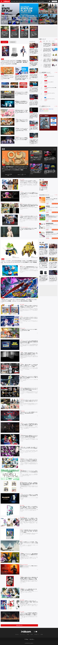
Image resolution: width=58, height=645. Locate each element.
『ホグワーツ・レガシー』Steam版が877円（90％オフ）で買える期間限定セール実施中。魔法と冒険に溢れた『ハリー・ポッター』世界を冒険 (28, 424)
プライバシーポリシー (22, 634)
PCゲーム (21, 1)
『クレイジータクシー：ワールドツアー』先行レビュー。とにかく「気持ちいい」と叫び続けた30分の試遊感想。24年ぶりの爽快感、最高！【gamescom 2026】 (48, 22)
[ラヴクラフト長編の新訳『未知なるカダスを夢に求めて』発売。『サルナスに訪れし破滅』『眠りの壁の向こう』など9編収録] (10, 534)
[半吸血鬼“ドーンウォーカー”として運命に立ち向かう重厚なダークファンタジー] (10, 569)
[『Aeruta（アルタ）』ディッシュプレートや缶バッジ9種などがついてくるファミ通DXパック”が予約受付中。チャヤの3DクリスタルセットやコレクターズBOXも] (7, 122)
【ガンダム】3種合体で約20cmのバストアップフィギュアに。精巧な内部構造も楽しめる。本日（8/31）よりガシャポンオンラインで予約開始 (29, 389)
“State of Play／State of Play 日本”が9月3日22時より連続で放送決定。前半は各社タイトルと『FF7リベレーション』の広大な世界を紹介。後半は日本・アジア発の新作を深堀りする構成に (19, 19)
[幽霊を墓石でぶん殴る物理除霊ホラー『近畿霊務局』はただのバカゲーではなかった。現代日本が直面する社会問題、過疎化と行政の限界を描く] (7, 103)
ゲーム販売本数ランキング (44, 72)
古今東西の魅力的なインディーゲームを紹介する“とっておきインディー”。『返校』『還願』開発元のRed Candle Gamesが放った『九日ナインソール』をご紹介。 (29, 617)
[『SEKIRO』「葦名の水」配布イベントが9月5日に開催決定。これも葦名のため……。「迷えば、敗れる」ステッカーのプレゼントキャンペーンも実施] (10, 368)
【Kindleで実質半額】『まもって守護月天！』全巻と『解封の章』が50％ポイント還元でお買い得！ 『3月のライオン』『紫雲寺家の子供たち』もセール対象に (29, 519)
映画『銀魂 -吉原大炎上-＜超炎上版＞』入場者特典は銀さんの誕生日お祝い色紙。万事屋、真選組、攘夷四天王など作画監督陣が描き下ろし (28, 483)
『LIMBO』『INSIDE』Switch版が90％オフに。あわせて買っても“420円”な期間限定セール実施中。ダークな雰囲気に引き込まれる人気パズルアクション (29, 353)
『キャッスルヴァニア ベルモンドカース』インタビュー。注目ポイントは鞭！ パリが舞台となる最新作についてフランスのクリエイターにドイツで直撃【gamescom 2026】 (33, 33)
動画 (37, 1)
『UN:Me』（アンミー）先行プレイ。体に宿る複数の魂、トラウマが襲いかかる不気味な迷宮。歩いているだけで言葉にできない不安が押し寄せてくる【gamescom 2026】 (34, 89)
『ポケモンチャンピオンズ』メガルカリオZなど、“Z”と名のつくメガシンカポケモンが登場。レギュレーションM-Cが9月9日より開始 (35, 171)
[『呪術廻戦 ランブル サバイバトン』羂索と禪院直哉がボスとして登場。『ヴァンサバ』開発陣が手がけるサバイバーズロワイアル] (10, 557)
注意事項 (32, 634)
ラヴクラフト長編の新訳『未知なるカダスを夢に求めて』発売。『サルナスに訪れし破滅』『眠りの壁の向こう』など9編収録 (28, 531)
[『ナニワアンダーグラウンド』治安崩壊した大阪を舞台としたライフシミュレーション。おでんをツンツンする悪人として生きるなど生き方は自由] (7, 94)
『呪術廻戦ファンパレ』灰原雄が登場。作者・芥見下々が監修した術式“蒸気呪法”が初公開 (28, 590)
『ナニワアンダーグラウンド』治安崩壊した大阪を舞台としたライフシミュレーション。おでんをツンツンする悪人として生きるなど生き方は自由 (21, 93)
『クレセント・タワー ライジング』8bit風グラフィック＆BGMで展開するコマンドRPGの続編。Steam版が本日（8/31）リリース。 (49, 158)
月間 (49, 41)
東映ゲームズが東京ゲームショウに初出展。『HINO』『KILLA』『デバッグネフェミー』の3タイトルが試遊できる (29, 542)
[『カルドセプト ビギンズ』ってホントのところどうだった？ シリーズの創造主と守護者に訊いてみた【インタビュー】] (47, 8)
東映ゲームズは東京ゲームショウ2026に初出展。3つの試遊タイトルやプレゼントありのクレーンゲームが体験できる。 (29, 545)
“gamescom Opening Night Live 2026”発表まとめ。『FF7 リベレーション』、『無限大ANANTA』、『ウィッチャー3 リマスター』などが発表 (43, 265)
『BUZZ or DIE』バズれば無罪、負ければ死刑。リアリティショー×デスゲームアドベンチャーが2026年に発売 (28, 448)
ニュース (35, 1)
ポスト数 (53, 41)
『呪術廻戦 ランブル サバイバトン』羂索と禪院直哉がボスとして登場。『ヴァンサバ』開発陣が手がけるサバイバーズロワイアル (29, 554)
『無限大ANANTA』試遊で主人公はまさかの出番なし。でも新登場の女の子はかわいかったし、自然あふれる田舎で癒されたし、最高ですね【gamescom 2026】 (4, 33)
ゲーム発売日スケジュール (44, 106)
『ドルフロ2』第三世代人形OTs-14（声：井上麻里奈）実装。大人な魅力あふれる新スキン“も (28, 229)
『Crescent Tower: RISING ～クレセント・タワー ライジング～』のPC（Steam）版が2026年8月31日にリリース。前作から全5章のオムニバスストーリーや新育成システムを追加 (29, 196)
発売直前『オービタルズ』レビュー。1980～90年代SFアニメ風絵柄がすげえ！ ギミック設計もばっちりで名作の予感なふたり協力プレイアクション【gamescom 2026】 (24, 33)
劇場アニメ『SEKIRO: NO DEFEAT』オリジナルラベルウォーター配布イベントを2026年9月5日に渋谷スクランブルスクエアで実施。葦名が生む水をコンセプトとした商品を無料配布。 (29, 368)
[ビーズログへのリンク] (32, 639)
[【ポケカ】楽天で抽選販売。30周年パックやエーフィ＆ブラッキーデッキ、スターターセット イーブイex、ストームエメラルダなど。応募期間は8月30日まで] (53, 259)
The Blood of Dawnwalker (24, 564)
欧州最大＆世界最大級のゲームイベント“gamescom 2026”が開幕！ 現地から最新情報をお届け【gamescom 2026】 (34, 128)
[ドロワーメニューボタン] (1, 1)
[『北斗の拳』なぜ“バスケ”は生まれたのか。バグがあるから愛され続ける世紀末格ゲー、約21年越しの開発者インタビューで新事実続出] (34, 58)
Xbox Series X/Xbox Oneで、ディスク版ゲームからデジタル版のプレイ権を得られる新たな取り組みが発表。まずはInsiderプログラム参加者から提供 (34, 115)
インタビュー (41, 9)
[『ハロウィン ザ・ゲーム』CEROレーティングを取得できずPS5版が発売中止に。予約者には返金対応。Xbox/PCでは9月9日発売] (10, 498)
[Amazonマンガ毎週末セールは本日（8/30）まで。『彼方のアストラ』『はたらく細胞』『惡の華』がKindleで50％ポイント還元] (10, 605)
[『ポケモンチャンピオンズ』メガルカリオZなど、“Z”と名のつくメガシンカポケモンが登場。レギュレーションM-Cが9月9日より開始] (36, 166)
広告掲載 (42, 634)
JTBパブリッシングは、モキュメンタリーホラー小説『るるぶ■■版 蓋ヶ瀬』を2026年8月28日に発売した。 (29, 208)
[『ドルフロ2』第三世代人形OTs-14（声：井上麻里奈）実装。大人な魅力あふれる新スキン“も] (10, 232)
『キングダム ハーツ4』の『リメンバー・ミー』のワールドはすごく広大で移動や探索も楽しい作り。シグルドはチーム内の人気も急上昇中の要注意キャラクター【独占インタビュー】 (34, 102)
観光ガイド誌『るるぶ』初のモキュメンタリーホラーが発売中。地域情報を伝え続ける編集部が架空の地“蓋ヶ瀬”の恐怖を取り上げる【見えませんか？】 (29, 205)
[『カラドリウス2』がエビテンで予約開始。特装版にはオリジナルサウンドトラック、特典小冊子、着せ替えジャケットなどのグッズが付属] (14, 51)
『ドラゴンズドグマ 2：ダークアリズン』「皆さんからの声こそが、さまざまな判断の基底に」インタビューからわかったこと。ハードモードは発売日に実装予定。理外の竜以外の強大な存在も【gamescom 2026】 (14, 33)
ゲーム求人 (31, 1)
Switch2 (14, 1)
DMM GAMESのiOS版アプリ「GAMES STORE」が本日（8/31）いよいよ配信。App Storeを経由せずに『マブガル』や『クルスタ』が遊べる (21, 111)
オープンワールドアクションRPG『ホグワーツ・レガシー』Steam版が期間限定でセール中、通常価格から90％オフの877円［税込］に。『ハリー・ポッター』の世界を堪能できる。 (29, 427)
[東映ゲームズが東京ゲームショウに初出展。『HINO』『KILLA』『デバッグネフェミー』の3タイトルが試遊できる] (10, 545)
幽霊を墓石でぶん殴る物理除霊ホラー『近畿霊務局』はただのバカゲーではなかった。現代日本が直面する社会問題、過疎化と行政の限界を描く (21, 102)
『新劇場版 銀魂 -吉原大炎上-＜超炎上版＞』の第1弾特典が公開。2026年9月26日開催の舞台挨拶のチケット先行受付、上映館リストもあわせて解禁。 (29, 487)
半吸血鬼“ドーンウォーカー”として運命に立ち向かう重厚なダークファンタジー (28, 566)
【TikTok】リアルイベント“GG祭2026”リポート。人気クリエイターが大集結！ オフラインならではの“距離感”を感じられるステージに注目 (21, 138)
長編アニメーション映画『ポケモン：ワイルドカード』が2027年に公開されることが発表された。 (29, 380)
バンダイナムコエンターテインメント (24, 567)
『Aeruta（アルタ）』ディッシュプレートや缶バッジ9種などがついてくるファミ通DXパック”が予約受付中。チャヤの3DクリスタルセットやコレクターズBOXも (21, 120)
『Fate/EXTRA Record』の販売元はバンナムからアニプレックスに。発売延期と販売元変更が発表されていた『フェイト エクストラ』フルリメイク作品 (29, 436)
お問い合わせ (17, 634)
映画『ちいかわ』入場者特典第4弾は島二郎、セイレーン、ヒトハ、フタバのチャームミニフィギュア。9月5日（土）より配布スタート (29, 267)
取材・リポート (4, 30)
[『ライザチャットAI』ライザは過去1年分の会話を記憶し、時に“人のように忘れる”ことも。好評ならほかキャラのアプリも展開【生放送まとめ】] (34, 70)
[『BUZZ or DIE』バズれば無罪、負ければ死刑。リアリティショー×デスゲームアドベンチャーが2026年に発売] (10, 451)
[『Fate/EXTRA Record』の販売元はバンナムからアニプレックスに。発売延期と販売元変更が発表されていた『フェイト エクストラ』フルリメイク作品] (10, 439)
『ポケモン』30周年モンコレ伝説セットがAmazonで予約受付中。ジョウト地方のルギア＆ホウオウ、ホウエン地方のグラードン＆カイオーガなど (47, 60)
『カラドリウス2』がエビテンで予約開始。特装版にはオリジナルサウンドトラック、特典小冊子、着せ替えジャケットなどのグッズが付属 (14, 62)
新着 (12, 1)
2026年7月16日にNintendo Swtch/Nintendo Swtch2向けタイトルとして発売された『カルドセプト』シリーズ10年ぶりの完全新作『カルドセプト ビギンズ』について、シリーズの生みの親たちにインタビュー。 (29, 404)
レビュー (41, 19)
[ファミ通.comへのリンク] (6, 1)
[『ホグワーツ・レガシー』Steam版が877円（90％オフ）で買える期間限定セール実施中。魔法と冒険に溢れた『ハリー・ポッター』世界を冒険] (10, 427)
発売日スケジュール (26, 1)
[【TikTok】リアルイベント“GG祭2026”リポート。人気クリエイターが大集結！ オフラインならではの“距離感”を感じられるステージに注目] (7, 140)
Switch (17, 1)
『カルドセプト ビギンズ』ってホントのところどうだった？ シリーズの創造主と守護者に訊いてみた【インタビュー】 (47, 11)
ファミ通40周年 (43, 185)
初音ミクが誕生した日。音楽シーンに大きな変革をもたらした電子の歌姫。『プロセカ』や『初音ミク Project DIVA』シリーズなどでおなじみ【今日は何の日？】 (29, 507)
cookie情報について (36, 634)
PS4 (52, 109)
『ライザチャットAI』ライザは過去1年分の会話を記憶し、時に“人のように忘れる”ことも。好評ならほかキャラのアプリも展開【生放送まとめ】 (34, 76)
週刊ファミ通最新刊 (44, 115)
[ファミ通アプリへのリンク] (26, 639)
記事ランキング (42, 39)
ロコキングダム (23, 328)
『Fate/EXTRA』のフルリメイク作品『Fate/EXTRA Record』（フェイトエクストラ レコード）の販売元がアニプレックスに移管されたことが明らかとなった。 (29, 439)
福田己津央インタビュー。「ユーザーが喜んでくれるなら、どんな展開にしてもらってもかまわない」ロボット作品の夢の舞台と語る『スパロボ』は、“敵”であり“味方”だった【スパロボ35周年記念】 (43, 252)
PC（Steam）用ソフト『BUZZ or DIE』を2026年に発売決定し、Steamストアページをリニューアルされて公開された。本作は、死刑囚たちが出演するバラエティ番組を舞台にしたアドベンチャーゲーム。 (29, 451)
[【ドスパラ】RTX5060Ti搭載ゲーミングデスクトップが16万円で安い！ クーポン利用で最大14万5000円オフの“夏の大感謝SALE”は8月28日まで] (43, 272)
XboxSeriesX (46, 110)
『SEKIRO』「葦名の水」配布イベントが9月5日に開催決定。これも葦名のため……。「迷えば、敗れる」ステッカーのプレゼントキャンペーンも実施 (28, 365)
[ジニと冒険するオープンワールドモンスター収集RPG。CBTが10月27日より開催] (10, 333)
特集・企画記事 (41, 1)
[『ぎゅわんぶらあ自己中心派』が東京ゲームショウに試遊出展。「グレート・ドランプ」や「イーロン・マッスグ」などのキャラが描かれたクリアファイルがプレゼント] (10, 220)
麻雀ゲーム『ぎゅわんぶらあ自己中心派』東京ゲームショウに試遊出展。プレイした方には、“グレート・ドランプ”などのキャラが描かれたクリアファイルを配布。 (29, 220)
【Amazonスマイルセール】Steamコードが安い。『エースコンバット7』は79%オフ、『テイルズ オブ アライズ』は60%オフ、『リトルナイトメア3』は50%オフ (29, 181)
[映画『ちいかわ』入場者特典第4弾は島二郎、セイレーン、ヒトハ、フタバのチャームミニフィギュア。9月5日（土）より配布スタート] (10, 270)
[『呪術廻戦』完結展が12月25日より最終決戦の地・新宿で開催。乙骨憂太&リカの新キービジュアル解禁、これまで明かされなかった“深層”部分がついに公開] (10, 581)
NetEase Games (22, 414)
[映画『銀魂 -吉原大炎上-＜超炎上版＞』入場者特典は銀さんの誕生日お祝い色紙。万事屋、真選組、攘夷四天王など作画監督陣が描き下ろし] (10, 486)
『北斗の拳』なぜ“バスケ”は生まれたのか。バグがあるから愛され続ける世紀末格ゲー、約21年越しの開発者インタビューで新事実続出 (34, 63)
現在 (40, 41)
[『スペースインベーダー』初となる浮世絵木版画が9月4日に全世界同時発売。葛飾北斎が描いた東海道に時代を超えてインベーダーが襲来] (50, 166)
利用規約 (28, 634)
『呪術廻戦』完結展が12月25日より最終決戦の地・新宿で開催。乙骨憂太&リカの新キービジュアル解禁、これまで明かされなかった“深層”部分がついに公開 (29, 578)
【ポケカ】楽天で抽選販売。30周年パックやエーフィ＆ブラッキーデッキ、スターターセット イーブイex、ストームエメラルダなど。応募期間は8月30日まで (53, 265)
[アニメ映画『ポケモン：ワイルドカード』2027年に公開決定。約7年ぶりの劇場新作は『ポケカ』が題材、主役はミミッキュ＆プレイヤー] (10, 380)
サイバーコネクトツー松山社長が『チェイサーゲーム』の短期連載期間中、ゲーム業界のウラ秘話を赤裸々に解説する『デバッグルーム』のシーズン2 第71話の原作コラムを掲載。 (28, 475)
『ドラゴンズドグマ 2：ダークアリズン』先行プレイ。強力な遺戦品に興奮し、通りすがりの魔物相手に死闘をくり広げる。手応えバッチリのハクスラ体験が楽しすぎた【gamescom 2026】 (34, 141)
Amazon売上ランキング (44, 194)
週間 (47, 41)
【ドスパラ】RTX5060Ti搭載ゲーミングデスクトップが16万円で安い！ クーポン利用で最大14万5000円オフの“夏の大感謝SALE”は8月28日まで (43, 278)
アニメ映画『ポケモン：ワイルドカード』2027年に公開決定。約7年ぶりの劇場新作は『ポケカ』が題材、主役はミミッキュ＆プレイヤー (29, 377)
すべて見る (56, 72)
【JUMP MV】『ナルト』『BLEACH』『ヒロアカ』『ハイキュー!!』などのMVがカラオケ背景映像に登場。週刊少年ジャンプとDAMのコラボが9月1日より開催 (29, 460)
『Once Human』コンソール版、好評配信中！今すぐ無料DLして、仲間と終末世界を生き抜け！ (29, 413)
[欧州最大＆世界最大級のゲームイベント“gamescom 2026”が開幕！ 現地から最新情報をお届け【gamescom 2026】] (34, 123)
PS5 (19, 1)
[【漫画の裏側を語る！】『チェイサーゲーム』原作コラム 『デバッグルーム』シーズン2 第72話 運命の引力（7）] (10, 475)
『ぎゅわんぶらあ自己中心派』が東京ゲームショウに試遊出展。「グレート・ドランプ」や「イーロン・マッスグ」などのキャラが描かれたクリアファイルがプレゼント (28, 217)
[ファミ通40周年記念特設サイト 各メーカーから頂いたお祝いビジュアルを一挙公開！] (43, 183)
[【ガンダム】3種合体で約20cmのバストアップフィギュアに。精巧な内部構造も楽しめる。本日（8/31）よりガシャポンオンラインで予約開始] (10, 392)
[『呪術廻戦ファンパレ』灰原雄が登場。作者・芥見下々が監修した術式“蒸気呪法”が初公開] (10, 593)
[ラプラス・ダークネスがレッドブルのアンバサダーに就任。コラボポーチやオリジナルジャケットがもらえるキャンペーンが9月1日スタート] (10, 321)
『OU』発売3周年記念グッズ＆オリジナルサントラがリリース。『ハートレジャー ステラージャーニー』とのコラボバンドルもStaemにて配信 (7, 77)
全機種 (41, 109)
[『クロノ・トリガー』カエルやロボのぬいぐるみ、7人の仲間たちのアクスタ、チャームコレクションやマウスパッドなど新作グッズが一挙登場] (54, 54)
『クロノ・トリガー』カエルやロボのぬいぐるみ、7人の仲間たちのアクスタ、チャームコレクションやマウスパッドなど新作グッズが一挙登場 (47, 55)
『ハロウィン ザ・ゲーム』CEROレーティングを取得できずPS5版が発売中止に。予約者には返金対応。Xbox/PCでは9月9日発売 (29, 495)
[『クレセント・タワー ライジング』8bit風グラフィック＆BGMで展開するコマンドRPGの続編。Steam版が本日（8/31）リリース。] (50, 154)
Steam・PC (41, 110)
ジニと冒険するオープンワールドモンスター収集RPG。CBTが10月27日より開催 (28, 330)
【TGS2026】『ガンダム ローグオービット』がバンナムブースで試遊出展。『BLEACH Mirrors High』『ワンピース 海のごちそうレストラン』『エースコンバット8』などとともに (21, 129)
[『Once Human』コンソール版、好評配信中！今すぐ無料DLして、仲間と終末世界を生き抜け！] (10, 415)
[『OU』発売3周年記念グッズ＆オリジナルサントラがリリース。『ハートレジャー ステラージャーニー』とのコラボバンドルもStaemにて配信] (7, 70)
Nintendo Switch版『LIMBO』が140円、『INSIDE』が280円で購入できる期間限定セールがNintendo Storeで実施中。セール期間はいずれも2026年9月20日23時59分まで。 (29, 356)
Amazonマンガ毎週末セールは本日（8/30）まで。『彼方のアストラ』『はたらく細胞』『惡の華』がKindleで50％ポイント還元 (29, 602)
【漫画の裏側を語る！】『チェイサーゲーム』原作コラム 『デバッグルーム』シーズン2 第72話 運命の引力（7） (29, 471)
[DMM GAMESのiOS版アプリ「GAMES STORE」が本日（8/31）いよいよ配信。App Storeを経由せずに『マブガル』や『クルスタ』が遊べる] (7, 113)
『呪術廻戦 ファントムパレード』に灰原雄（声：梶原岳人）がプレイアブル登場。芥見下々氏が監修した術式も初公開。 (29, 591)
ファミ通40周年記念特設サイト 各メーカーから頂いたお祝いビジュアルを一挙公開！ (43, 189)
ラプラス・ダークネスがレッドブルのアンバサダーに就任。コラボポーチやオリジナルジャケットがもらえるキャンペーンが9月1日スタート (28, 318)
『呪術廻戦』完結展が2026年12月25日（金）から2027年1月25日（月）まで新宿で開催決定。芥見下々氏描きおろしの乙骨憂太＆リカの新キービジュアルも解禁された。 (29, 581)
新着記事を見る (19, 625)
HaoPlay (21, 230)
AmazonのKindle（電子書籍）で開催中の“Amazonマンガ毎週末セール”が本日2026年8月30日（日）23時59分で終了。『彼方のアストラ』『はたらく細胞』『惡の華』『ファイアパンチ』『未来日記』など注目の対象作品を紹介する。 (29, 605)
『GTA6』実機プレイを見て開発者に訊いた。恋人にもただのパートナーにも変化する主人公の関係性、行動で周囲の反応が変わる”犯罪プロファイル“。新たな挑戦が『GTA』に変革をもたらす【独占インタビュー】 (34, 51)
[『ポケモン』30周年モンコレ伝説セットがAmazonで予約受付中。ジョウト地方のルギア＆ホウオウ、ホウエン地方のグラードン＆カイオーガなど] (54, 59)
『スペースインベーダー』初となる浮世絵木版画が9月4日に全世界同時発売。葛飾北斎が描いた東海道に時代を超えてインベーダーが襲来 (49, 171)
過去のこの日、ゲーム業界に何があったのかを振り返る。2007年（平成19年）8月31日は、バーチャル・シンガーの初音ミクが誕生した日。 (29, 510)
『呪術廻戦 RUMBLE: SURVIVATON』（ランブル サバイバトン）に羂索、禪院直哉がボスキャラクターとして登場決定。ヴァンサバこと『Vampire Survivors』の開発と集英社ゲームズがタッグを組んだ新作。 (29, 557)
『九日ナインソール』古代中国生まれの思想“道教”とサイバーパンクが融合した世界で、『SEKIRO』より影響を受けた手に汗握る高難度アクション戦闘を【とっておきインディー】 (28, 613)
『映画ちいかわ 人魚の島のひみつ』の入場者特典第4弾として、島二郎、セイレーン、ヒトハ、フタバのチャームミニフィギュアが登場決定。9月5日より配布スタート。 (29, 270)
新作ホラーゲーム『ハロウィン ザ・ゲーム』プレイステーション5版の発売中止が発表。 (29, 498)
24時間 (44, 41)
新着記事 (12, 42)
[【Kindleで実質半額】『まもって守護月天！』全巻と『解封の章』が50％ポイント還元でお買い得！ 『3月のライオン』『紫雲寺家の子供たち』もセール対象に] (10, 522)
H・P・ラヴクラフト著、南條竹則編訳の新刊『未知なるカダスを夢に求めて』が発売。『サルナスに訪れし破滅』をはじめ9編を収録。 (29, 533)
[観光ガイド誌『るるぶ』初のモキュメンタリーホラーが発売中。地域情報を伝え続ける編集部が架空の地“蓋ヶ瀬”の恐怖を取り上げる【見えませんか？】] (10, 208)
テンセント (21, 331)
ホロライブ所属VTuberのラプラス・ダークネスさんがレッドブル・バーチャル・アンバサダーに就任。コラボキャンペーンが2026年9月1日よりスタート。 (29, 321)
